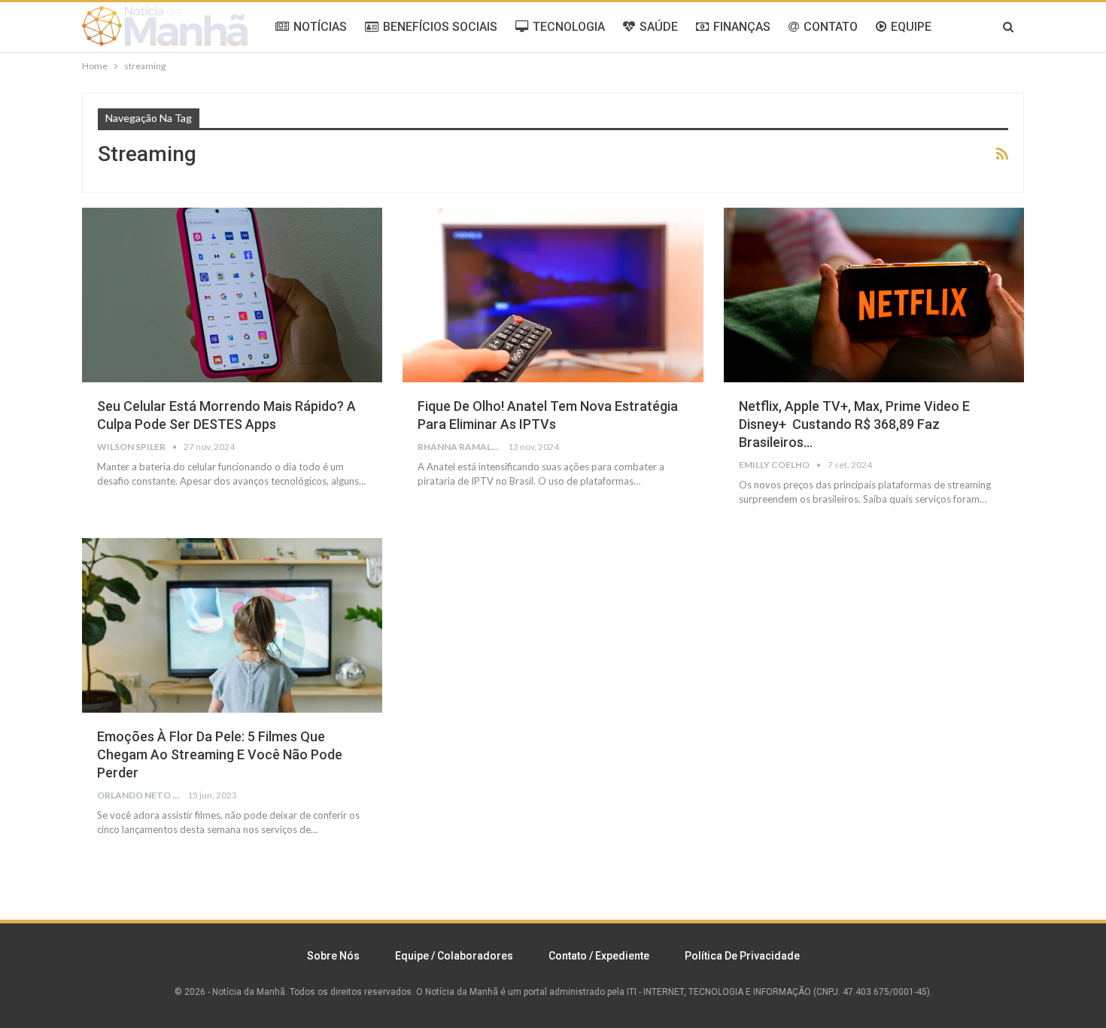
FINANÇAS (741, 27)
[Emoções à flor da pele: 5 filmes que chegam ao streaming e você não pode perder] (232, 625)
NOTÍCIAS (320, 27)
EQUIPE (911, 27)
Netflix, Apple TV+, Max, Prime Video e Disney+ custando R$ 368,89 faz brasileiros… (854, 424)
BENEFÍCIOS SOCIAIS (440, 27)
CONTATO (831, 27)
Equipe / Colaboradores (454, 956)
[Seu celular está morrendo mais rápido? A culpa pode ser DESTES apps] (232, 295)
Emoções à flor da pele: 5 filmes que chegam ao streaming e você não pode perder (219, 754)
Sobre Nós (333, 956)
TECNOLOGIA (569, 27)
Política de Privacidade (742, 956)
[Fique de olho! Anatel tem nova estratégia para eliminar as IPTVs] (553, 295)
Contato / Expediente (598, 956)
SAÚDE (659, 27)
